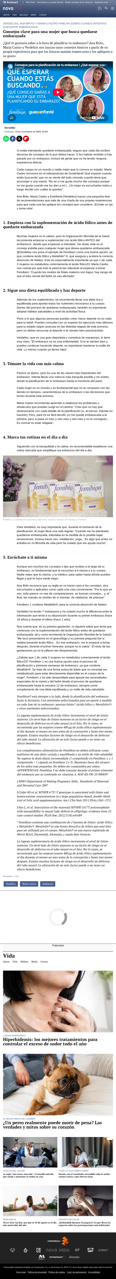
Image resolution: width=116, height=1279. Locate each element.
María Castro (29, 883)
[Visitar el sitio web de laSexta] (25, 1250)
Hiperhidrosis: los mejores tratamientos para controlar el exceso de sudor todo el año (50, 1041)
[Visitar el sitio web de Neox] (38, 1250)
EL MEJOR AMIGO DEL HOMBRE (19, 1119)
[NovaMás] (15, 8)
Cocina (42, 15)
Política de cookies (56, 1272)
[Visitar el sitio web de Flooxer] (74, 1257)
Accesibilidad (94, 1272)
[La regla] (30, 1152)
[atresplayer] (99, 8)
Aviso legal (21, 1272)
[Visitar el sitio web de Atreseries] (77, 1250)
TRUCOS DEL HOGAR (14, 1171)
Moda (33, 15)
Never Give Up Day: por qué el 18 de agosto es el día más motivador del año (29, 1224)
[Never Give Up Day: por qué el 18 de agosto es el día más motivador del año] (30, 1201)
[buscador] (106, 8)
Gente (6, 15)
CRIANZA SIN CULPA (69, 1219)
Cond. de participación (76, 1272)
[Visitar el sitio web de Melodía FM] (41, 1257)
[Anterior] (23, 2)
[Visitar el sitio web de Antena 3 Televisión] (12, 1250)
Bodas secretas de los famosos (79, 2)
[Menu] (112, 8)
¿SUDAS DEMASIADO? (14, 1035)
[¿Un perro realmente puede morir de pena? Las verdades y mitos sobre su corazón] (58, 1085)
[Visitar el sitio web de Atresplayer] (58, 1257)
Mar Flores (30, 2)
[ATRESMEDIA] (58, 1241)
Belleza (24, 15)
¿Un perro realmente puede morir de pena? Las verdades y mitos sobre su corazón (52, 1125)
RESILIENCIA (9, 1219)
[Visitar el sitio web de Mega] (64, 1250)
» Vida (16, 876)
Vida (15, 15)
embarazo (47, 883)
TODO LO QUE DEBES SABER (74, 1171)
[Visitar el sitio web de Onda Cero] (90, 1250)
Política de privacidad (37, 1272)
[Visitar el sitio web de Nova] (51, 1250)
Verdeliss (11, 883)
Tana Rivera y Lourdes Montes (50, 2)
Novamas (7, 876)
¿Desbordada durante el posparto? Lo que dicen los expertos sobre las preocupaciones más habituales (85, 1224)
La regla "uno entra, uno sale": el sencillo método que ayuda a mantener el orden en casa (28, 1175)
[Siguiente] (110, 2)
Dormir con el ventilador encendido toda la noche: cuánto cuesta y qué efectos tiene (84, 1175)
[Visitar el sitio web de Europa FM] (103, 1250)
